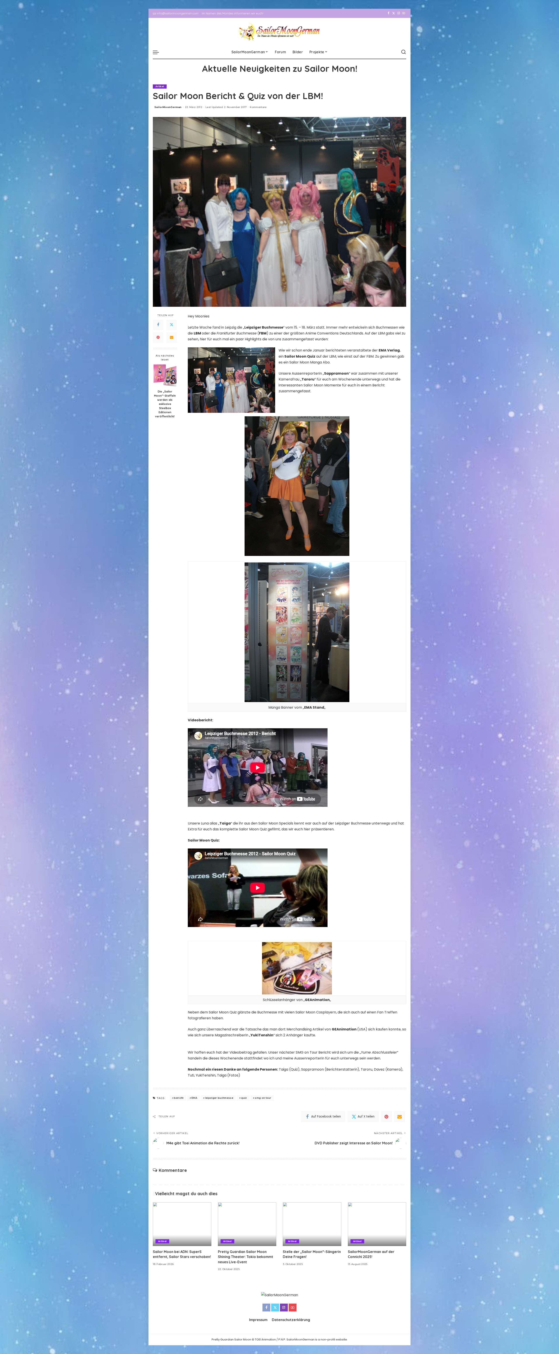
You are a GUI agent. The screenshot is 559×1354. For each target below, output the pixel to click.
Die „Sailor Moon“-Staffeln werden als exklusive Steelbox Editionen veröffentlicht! (165, 404)
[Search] (403, 52)
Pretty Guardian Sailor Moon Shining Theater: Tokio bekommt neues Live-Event (245, 1256)
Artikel (159, 86)
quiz (244, 1097)
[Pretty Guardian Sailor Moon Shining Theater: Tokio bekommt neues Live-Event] (247, 1224)
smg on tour (263, 1097)
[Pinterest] (158, 337)
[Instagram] (398, 13)
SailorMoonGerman (168, 107)
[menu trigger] (158, 52)
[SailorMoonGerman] (279, 31)
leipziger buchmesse (219, 1097)
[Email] (171, 337)
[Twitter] (393, 13)
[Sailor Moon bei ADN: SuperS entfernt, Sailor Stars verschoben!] (182, 1224)
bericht (178, 1097)
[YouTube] (403, 13)
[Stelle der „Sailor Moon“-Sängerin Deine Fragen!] (312, 1224)
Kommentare (258, 107)
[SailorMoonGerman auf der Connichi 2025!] (377, 1224)
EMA (194, 1097)
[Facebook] (388, 13)
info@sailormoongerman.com (177, 13)
